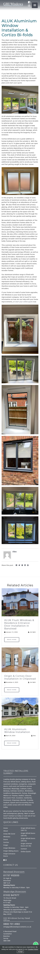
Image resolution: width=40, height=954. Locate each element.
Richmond (7, 800)
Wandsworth (16, 793)
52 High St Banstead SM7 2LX (7, 880)
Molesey (6, 791)
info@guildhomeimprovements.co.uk (17, 927)
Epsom (13, 803)
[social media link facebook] (29, 2)
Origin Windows (9, 848)
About (5, 831)
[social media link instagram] (29, 5)
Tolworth (28, 796)
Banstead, (7, 789)
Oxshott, (6, 803)
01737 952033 (11, 875)
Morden (23, 800)
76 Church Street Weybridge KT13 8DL (9, 900)
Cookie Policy (33, 949)
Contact (24, 849)
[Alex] (7, 555)
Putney (24, 793)
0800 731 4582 (11, 924)
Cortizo (6, 842)
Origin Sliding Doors (10, 851)
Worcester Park (9, 798)
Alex (14, 551)
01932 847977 (11, 895)
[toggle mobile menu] (35, 5)
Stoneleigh (32, 793)
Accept (20, 952)
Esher (29, 789)
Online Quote (26, 852)
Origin (5, 845)
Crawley (30, 800)
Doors (5, 839)
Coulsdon (19, 798)
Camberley (28, 798)
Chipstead (16, 800)
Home (5, 828)
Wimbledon (29, 791)
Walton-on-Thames (10, 796)
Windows (6, 837)
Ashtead (13, 791)
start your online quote (24, 302)
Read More (11, 639)
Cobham (23, 789)
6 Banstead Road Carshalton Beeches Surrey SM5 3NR (9, 936)
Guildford (7, 793)
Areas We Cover (9, 834)
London (9, 805)
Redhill (21, 796)
